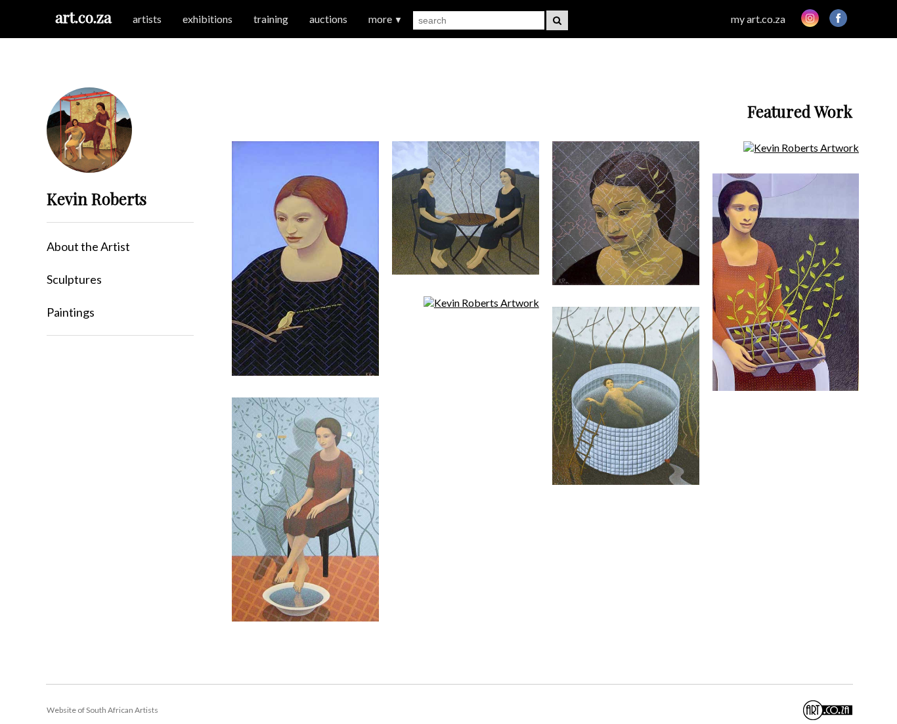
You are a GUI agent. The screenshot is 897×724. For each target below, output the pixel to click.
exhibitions (207, 18)
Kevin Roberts (96, 198)
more (385, 18)
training (270, 18)
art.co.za (83, 17)
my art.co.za (758, 18)
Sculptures (74, 279)
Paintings (71, 312)
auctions (328, 18)
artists (147, 18)
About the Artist (88, 246)
